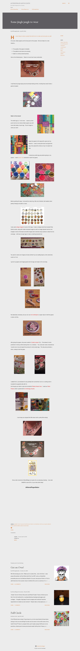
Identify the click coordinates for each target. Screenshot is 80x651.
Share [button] (61, 35)
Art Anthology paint (64, 43)
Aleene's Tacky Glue (64, 42)
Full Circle (16, 612)
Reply (15, 540)
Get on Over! (17, 567)
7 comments (17, 605)
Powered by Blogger (41, 646)
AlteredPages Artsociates (20, 3)
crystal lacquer (63, 47)
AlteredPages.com (25, 9)
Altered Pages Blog (14, 9)
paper (61, 50)
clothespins (62, 45)
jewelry (61, 48)
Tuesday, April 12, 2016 (22, 536)
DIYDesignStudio (35, 9)
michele (15, 536)
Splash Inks (20, 157)
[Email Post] (11, 528)
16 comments (17, 584)
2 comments (17, 629)
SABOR (61, 53)
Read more (47, 584)
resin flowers (62, 52)
